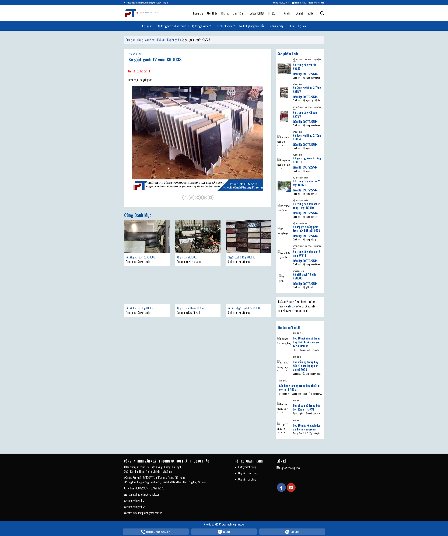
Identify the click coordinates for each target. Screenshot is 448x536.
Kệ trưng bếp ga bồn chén (171, 26)
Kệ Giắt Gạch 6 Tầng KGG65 (139, 308)
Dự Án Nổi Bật (257, 13)
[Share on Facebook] (185, 197)
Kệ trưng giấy (276, 26)
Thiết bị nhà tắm (223, 26)
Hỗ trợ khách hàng (247, 467)
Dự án (291, 26)
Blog (140, 40)
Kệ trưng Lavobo (200, 26)
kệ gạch (293, 306)
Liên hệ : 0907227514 (139, 71)
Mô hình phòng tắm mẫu (251, 26)
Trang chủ (198, 13)
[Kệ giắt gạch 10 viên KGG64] (197, 287)
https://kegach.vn (136, 501)
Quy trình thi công (247, 479)
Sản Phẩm (238, 13)
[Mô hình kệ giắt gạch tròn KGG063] (248, 287)
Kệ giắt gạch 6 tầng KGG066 (241, 257)
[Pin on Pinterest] (204, 197)
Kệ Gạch (146, 26)
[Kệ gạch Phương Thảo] (141, 13)
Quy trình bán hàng (247, 473)
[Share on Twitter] (191, 197)
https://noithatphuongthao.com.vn (144, 513)
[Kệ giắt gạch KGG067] (197, 236)
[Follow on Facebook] (281, 487)
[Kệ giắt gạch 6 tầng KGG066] (248, 236)
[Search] (322, 13)
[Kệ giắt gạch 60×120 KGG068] (147, 236)
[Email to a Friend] (198, 197)
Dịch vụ (225, 13)
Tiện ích (285, 13)
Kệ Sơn (302, 26)
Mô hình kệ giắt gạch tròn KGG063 (244, 308)
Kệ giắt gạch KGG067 (187, 257)
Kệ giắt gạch (173, 40)
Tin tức (271, 13)
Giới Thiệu (212, 13)
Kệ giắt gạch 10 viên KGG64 (190, 308)
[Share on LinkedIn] (211, 197)
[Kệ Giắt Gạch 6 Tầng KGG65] (147, 287)
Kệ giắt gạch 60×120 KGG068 (140, 257)
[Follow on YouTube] (291, 487)
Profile (310, 13)
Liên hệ (299, 13)
